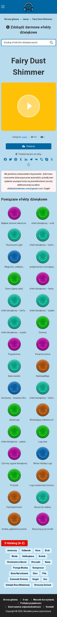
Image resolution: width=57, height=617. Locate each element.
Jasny (26, 19)
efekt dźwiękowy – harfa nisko (15, 310)
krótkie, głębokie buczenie (14, 529)
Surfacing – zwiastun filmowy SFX (17, 398)
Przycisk (14, 485)
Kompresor (38, 568)
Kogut (36, 579)
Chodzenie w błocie (16, 562)
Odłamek (26, 550)
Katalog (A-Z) (16, 543)
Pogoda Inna (14, 354)
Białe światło (14, 376)
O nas (25, 599)
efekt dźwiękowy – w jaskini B (15, 332)
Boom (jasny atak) (14, 288)
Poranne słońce (42, 354)
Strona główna (11, 19)
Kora (37, 550)
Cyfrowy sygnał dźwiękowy (14, 463)
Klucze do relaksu (42, 507)
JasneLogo (14, 420)
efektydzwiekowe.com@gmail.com (25, 188)
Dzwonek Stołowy (19, 579)
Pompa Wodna (20, 568)
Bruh (47, 550)
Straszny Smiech (42, 585)
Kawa (47, 562)
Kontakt (50, 607)
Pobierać (30, 146)
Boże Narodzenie (19, 573)
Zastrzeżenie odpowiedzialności (24, 607)
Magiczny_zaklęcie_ (14, 267)
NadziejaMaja (42, 376)
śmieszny (12, 550)
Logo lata (42, 441)
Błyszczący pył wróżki (42, 529)
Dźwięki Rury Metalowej (17, 585)
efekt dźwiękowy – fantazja (43, 288)
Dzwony (43, 332)
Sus (45, 579)
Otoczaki (35, 562)
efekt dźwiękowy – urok (42, 223)
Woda (14, 556)
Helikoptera (28, 556)
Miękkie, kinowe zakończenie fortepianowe (21, 223)
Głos (35, 573)
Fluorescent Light (14, 245)
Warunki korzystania (43, 599)
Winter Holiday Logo (42, 463)
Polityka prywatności (30, 603)
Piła (44, 573)
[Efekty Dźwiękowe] (28, 6)
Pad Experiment (14, 507)
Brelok (42, 556)
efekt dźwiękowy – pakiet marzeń (17, 441)
